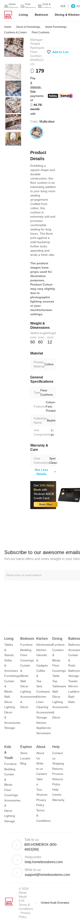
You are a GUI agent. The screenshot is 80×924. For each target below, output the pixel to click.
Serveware (43, 733)
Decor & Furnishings (28, 26)
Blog (23, 763)
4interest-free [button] (35, 87)
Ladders (73, 691)
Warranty (58, 800)
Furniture (26, 644)
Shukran (42, 794)
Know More (45, 504)
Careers (41, 774)
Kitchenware (44, 644)
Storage (9, 727)
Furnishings (12, 676)
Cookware (43, 691)
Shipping (58, 763)
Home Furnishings (56, 26)
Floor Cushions (40, 32)
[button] (57, 52)
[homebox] (9, 14)
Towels (72, 681)
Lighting (9, 707)
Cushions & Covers (15, 32)
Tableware (59, 686)
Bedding (25, 650)
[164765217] (36, 132)
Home (7, 26)
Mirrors (73, 686)
